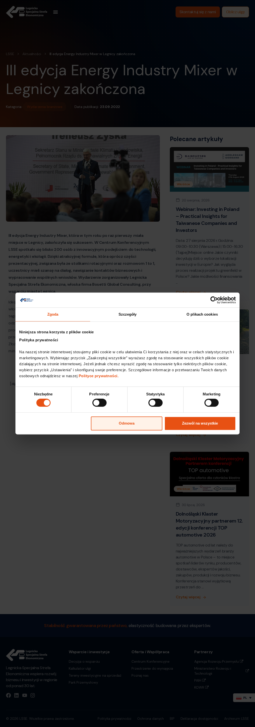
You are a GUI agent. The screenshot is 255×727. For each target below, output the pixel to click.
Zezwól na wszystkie (200, 423)
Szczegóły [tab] (128, 314)
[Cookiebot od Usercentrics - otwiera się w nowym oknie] (214, 300)
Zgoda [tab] (53, 314)
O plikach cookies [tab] (202, 314)
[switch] (99, 403)
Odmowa (126, 423)
